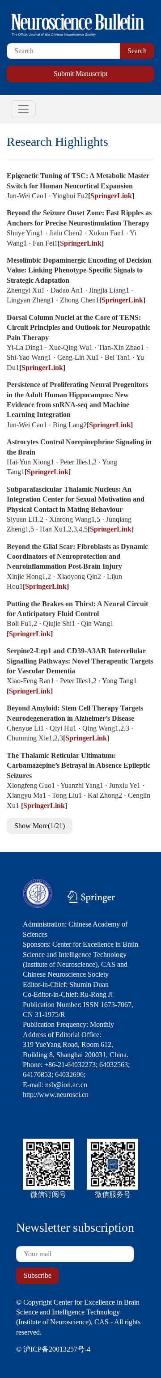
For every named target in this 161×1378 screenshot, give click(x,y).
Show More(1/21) (39, 825)
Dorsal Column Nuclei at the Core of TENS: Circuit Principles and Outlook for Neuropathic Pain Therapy (78, 327)
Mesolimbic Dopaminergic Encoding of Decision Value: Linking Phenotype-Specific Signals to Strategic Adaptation (79, 270)
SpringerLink (111, 196)
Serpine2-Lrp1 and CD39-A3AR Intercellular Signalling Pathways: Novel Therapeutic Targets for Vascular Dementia (80, 661)
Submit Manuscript (80, 73)
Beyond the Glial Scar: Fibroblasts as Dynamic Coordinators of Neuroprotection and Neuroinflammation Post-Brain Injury (77, 556)
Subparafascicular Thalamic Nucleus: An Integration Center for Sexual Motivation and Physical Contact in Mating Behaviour (75, 499)
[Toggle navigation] (23, 109)
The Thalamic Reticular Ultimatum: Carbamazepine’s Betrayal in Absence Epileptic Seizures (78, 765)
